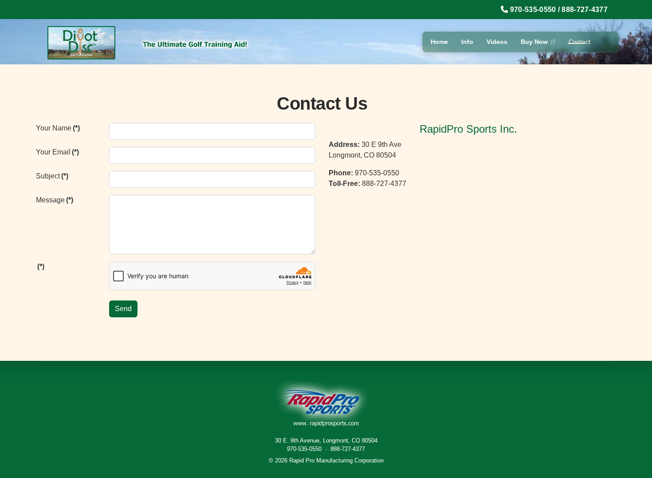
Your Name (58, 128)
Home (439, 41)
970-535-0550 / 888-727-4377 (559, 9)
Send (123, 308)
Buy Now (534, 41)
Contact (579, 41)
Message (54, 200)
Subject (52, 176)
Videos (497, 41)
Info (467, 41)
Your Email (57, 152)
